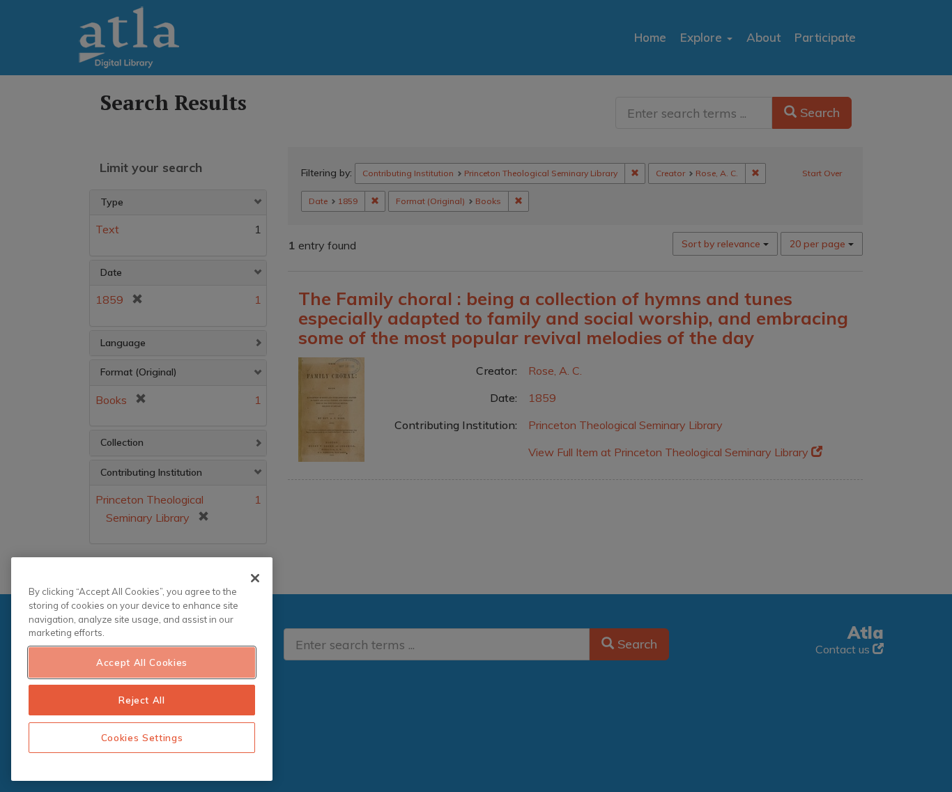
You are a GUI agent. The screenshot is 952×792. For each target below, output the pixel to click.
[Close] (255, 578)
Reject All (141, 700)
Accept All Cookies (141, 662)
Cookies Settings (142, 737)
